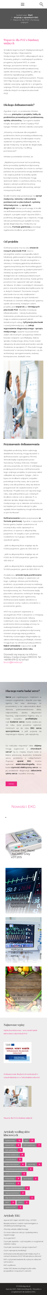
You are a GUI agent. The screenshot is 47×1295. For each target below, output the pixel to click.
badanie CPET (10, 1207)
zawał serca (9, 1183)
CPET (20, 1202)
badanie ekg (10, 1140)
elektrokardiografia (12, 1174)
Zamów (11, 784)
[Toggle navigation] (22, 4)
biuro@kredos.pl (13, 662)
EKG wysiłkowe (29, 1145)
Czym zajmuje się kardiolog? (15, 1250)
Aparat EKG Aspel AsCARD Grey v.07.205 (20, 1220)
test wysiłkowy (10, 1150)
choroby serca (10, 1159)
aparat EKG (9, 1145)
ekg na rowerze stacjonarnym (16, 1198)
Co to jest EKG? (10, 1238)
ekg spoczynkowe (12, 1193)
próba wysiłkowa (11, 1155)
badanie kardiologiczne (14, 1188)
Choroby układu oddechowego (16, 1229)
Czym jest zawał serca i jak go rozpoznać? (20, 1247)
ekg (26, 1140)
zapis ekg (31, 1164)
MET (7, 1202)
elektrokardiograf (12, 1164)
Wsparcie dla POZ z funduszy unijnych (21, 41)
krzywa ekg (9, 1179)
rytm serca (27, 1179)
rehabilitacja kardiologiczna (15, 1169)
